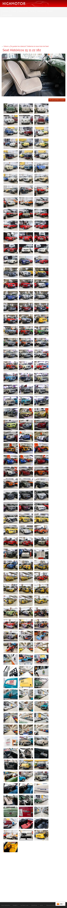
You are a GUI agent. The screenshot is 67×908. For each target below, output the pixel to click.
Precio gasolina (41, 11)
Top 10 (32, 11)
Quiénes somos (7, 15)
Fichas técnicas (23, 11)
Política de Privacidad (50, 905)
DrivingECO (15, 905)
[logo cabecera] (14, 3)
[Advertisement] (33, 32)
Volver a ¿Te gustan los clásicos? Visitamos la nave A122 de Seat (26, 46)
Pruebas (13, 11)
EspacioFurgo (34, 905)
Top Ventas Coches (24, 905)
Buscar (51, 11)
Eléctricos (5, 11)
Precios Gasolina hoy (5, 905)
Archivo (41, 905)
